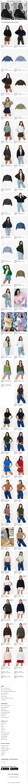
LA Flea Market (4, 736)
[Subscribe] (23, 761)
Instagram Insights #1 (5, 748)
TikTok (2, 755)
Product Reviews (4, 750)
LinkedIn (3, 753)
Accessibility (3, 699)
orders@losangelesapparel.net (9, 691)
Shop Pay (3, 709)
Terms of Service (4, 693)
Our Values (3, 723)
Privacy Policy (4, 694)
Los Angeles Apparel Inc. (16, 782)
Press (2, 724)
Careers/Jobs (4, 737)
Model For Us (4, 739)
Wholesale (3, 729)
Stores (2, 731)
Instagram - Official (5, 745)
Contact (2, 728)
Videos (2, 726)
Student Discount (5, 717)
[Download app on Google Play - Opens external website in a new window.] (14, 769)
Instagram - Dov (4, 747)
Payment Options (5, 707)
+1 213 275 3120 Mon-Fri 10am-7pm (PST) (6, 689)
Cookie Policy (4, 696)
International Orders (5, 712)
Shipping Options (5, 710)
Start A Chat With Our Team (7, 698)
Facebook (3, 752)
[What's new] (25, 1)
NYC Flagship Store (5, 732)
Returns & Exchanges (5, 705)
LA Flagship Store (5, 734)
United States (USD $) (13, 776)
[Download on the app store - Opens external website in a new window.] (5, 769)
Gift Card (3, 715)
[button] (1, 1)
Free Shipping (4, 713)
